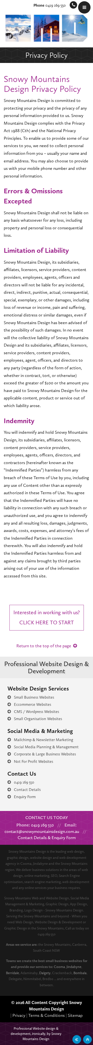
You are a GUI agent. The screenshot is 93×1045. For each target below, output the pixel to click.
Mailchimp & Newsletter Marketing (42, 739)
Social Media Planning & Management (45, 747)
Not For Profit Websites (32, 761)
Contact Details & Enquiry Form (47, 837)
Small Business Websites (32, 697)
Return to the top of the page (44, 646)
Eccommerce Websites (31, 704)
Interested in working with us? (46, 617)
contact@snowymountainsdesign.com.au (41, 831)
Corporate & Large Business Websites (43, 754)
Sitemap (75, 1015)
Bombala (80, 973)
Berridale (12, 973)
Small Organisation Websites (36, 718)
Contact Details (26, 789)
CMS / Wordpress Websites (35, 711)
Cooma (59, 967)
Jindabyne (73, 967)
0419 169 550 (49, 5)
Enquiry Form (23, 796)
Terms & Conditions (46, 1015)
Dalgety (45, 973)
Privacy (18, 1015)
